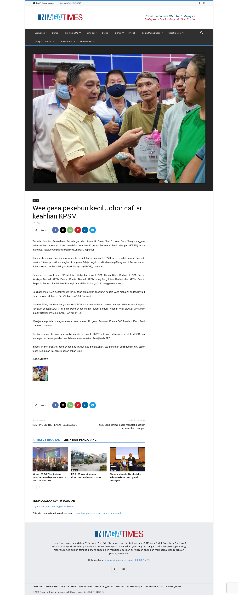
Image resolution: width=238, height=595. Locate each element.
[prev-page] (35, 487)
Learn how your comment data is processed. (98, 513)
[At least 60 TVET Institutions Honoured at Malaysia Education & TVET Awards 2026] (50, 459)
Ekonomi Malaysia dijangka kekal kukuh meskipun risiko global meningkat (125, 477)
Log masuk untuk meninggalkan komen (53, 506)
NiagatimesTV (174, 32)
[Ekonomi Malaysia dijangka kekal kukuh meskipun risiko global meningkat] (127, 459)
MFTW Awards (65, 41)
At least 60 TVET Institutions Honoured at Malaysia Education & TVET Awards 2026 (49, 477)
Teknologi (90, 32)
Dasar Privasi (52, 586)
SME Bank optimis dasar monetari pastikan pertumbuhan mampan (122, 426)
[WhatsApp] (70, 230)
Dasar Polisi (38, 586)
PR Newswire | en (135, 586)
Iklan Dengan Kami (174, 586)
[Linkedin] (85, 230)
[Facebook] (199, 3)
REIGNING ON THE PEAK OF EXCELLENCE (55, 424)
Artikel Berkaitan (46, 439)
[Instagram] (203, 3)
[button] (201, 33)
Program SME (71, 32)
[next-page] (40, 487)
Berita (105, 32)
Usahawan (40, 32)
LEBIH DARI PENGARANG (80, 439)
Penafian (120, 586)
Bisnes (118, 32)
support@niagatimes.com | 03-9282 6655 (127, 560)
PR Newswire (86, 41)
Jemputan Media (68, 586)
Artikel (132, 32)
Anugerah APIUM (43, 41)
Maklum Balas (85, 586)
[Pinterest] (77, 230)
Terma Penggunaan (104, 586)
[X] (63, 230)
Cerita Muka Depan (151, 32)
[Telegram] (92, 230)
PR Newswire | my (154, 586)
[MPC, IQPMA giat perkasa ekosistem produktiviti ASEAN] (89, 459)
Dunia (55, 32)
